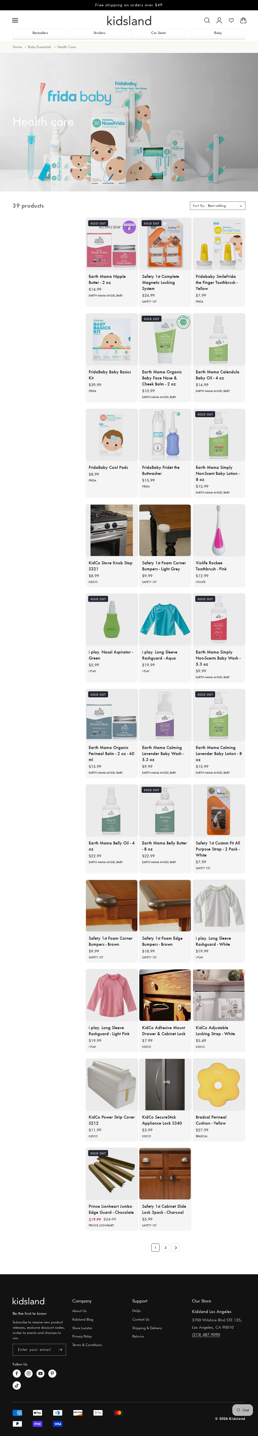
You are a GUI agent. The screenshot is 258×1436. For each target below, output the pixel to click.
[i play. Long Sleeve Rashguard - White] (219, 905)
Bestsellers (40, 33)
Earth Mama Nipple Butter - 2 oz (107, 279)
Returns (138, 1336)
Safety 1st (149, 302)
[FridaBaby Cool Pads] (112, 435)
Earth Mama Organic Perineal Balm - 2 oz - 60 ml (111, 753)
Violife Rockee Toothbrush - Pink (211, 566)
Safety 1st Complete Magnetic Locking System (160, 282)
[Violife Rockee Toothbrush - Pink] (219, 530)
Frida (199, 302)
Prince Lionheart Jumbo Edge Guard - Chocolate (111, 1209)
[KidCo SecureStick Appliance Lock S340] (165, 1084)
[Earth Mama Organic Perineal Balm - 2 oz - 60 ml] (112, 715)
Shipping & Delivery (147, 1328)
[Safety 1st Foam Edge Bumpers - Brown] (165, 905)
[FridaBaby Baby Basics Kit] (112, 339)
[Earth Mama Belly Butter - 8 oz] (165, 810)
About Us (79, 1311)
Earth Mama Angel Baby (106, 296)
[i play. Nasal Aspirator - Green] (112, 619)
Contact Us (140, 1319)
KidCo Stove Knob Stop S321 (111, 566)
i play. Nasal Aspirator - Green (111, 655)
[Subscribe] (60, 1350)
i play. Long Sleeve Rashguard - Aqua (159, 655)
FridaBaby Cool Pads (108, 467)
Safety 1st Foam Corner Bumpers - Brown (111, 941)
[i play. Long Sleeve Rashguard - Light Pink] (112, 995)
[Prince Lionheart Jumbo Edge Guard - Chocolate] (112, 1174)
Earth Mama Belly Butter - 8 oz (164, 846)
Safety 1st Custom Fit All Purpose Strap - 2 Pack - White (218, 849)
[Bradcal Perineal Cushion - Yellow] (219, 1084)
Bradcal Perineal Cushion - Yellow (211, 1120)
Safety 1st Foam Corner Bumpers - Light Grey (164, 566)
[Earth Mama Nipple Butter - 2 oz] (112, 244)
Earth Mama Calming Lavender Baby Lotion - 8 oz (219, 753)
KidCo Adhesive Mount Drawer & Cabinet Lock (163, 1030)
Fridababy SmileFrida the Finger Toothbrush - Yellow (217, 282)
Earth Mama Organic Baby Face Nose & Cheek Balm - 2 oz (162, 378)
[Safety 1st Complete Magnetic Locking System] (165, 244)
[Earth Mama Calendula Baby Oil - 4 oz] (219, 339)
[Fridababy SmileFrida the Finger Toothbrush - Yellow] (219, 244)
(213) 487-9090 (206, 1334)
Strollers (99, 33)
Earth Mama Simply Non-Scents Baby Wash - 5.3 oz (218, 658)
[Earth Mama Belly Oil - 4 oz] (112, 810)
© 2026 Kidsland (230, 1418)
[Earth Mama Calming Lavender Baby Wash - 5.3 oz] (165, 715)
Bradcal (202, 1136)
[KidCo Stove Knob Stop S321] (112, 530)
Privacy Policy (82, 1336)
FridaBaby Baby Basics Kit (110, 375)
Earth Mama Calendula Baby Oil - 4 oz (217, 375)
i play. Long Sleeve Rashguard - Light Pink (109, 1030)
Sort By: (199, 206)
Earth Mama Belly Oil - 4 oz (112, 846)
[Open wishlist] (231, 20)
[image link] (28, 1300)
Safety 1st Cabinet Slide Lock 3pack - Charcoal (164, 1209)
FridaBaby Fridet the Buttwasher (161, 470)
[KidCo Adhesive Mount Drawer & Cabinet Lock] (165, 995)
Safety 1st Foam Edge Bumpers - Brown (162, 941)
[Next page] (176, 1248)
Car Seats (158, 33)
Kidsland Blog (82, 1319)
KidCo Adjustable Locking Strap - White (215, 1030)
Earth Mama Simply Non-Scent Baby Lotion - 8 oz (218, 473)
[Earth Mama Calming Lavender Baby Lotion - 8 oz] (219, 715)
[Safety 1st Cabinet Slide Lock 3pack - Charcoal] (165, 1174)
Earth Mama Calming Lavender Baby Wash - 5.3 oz (163, 753)
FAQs (136, 1311)
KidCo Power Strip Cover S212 (112, 1120)
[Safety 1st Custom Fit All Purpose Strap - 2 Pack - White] (219, 810)
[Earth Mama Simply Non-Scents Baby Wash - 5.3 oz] (219, 619)
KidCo (93, 582)
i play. (92, 671)
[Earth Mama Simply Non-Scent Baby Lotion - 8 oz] (219, 435)
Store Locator (82, 1328)
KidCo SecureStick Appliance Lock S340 (162, 1120)
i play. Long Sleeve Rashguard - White (213, 941)
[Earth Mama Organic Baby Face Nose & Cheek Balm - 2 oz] (165, 339)
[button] (15, 20)
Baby (218, 33)
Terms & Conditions (87, 1345)
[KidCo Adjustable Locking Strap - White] (219, 995)
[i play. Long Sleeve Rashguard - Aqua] (165, 619)
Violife (201, 582)
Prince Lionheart (101, 1225)
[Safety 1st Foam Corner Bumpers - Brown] (112, 905)
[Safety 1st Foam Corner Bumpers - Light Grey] (165, 530)
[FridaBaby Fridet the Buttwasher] (165, 435)
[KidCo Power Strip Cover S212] (112, 1084)
